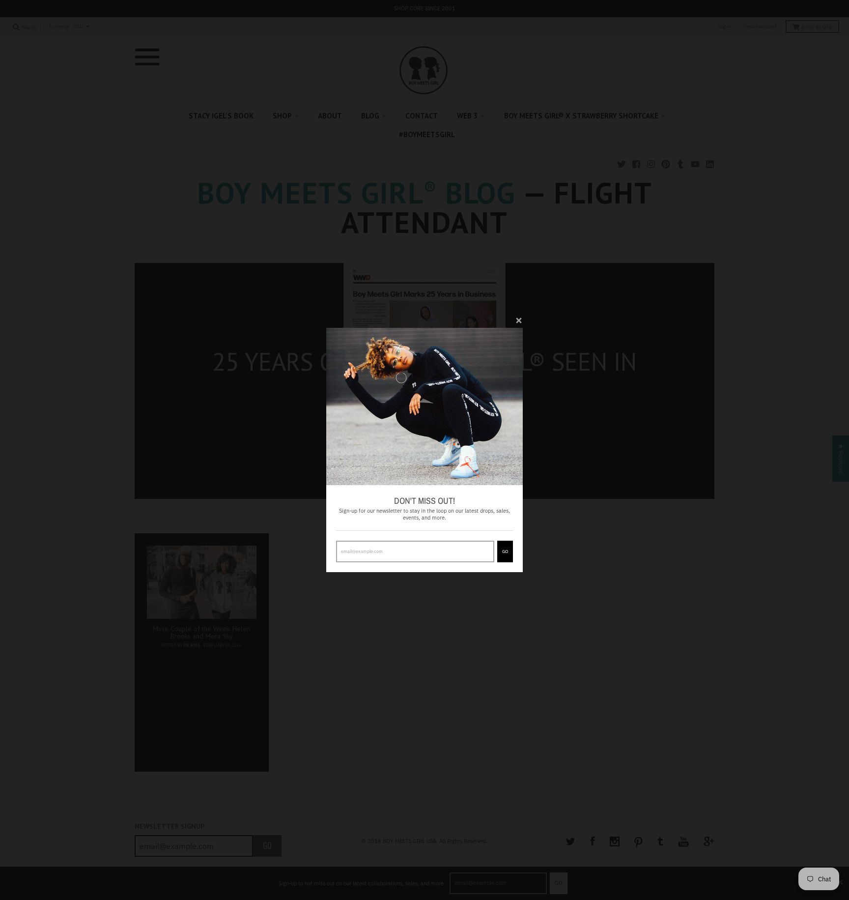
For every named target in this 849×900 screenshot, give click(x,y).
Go (505, 551)
